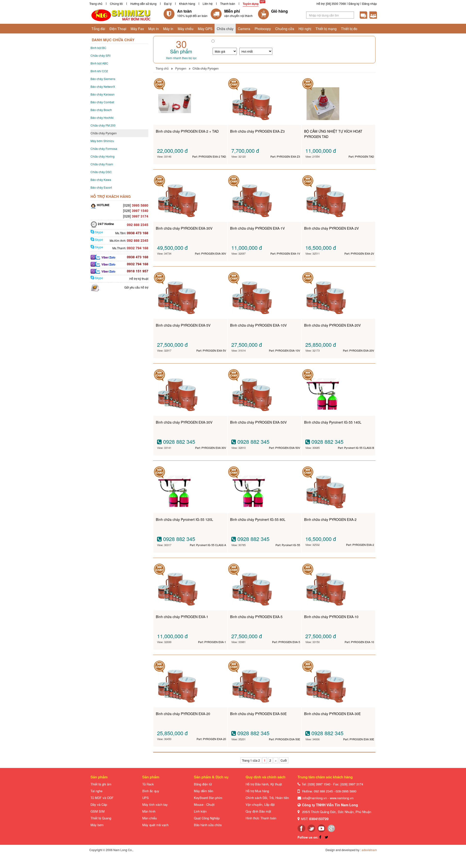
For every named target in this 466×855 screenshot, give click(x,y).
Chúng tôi (116, 3)
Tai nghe (96, 791)
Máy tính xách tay (155, 804)
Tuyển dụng (250, 3)
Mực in (153, 28)
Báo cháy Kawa (101, 179)
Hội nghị (305, 28)
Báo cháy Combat (102, 102)
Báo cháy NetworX (103, 86)
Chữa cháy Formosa (104, 148)
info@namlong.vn (314, 798)
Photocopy (263, 28)
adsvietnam (369, 850)
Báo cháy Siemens (103, 79)
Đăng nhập (369, 3)
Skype (98, 232)
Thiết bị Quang (101, 818)
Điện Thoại (117, 28)
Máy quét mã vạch (155, 825)
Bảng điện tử (203, 784)
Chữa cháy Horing (103, 156)
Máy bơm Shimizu (102, 141)
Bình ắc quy (150, 791)
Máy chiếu (185, 28)
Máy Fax (137, 28)
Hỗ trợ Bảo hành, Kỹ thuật (264, 784)
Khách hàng (187, 3)
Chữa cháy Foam (102, 164)
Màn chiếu (149, 818)
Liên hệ (208, 3)
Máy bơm (97, 825)
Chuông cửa (284, 28)
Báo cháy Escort (101, 187)
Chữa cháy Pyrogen (104, 133)
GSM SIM (98, 811)
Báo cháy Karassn (103, 94)
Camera (244, 28)
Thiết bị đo (349, 28)
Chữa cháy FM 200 (103, 125)
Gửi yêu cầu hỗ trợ (136, 287)
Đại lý (168, 3)
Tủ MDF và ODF (102, 797)
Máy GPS (205, 28)
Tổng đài (98, 28)
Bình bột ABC (99, 63)
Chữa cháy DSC (101, 172)
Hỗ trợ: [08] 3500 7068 (331, 3)
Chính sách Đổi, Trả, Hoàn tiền (267, 797)
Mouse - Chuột (204, 804)
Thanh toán (227, 3)
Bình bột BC (98, 48)
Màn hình (148, 811)
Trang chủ (95, 3)
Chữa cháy (225, 28)
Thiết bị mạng (326, 28)
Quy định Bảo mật (258, 811)
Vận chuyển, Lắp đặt (260, 804)
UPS (145, 797)
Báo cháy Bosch (101, 110)
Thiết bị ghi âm (101, 784)
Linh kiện (200, 811)
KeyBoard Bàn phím (208, 797)
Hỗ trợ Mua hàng (257, 791)
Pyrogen (180, 68)
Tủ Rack (148, 784)
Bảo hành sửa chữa (208, 825)
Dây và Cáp (99, 804)
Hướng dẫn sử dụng (143, 3)
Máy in (168, 28)
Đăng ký (354, 3)
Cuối (284, 760)
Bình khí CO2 (99, 71)
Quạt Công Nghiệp (207, 818)
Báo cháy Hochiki (102, 117)
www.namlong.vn (341, 798)
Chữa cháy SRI (100, 55)
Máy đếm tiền (203, 791)
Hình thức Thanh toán (261, 818)
